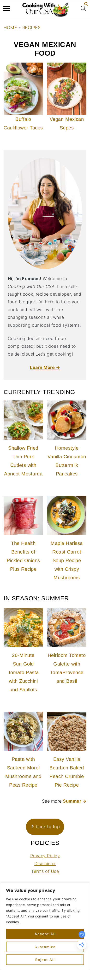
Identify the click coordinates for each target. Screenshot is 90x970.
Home (10, 27)
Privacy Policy (45, 855)
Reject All (45, 960)
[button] (86, 4)
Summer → (74, 801)
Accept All (45, 934)
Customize (45, 947)
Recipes (31, 27)
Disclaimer (45, 863)
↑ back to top (45, 826)
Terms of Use (45, 871)
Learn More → (45, 367)
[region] (45, 926)
